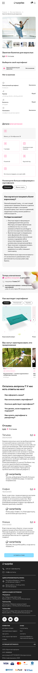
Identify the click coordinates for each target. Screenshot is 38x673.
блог (21, 631)
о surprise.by (24, 628)
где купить (5, 634)
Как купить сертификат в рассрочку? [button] (16, 416)
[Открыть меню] (3, 3)
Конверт (6, 302)
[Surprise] (19, 3)
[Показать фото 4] (31, 44)
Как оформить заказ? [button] (14, 395)
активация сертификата (10, 644)
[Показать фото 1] (7, 44)
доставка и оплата (7, 628)
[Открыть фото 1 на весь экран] (19, 28)
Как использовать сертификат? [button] (19, 399)
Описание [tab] (7, 187)
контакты (23, 634)
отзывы (4, 639)
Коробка (28, 302)
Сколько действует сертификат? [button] (19, 404)
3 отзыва (10, 56)
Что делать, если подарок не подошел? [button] (17, 409)
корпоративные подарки (9, 631)
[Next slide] (33, 319)
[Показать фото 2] (16, 44)
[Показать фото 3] (24, 44)
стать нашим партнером (9, 636)
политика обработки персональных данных (26, 637)
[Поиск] (34, 3)
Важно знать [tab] (20, 187)
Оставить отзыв (19, 555)
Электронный (17, 302)
